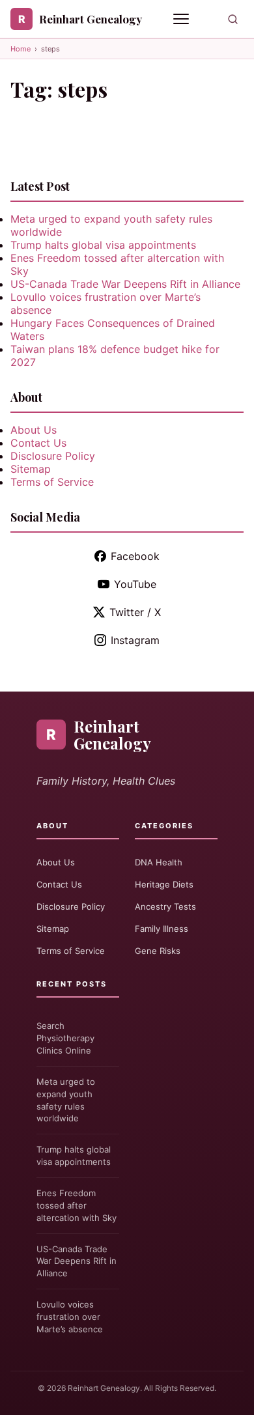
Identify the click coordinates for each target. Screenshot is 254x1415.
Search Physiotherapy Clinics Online (65, 1038)
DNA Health (158, 862)
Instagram (135, 640)
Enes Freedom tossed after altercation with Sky (76, 1205)
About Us (33, 429)
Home (20, 48)
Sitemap (30, 468)
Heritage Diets (164, 884)
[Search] (233, 19)
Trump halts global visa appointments (103, 244)
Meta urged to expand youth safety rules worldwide (65, 1100)
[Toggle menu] (182, 19)
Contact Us (38, 442)
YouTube (135, 584)
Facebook (135, 556)
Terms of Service (52, 481)
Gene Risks (157, 951)
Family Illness (161, 928)
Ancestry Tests (165, 906)
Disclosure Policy (52, 455)
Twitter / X (135, 612)
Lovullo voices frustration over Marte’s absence (69, 1316)
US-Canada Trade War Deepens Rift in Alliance (125, 283)
